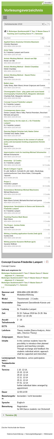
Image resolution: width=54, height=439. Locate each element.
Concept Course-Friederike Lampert (18, 102)
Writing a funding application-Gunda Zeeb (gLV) (23, 233)
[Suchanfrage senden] (43, 38)
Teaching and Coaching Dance (19, 34)
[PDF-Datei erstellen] (47, 262)
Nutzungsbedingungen (34, 434)
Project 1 (7, 182)
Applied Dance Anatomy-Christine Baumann (21, 42)
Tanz (33, 31)
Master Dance (43, 31)
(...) (3, 287)
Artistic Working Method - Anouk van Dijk (20, 58)
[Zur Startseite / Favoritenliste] (5, 31)
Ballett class (9, 83)
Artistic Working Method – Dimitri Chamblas (21, 67)
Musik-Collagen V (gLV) (13, 169)
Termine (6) (11, 415)
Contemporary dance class (15, 110)
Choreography (10, 285)
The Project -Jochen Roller (14, 225)
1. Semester (38, 34)
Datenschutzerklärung (15, 434)
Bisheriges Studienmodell (19, 31)
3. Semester (19, 280)
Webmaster (48, 434)
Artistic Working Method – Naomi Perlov (20, 75)
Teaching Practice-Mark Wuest (16, 217)
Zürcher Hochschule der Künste (13, 427)
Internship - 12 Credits (13, 160)
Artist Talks (8, 50)
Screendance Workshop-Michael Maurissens (21, 190)
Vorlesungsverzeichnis (23, 10)
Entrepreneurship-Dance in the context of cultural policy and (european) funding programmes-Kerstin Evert (24, 142)
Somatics (8, 198)
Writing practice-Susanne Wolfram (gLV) (20, 242)
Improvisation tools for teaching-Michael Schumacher (25, 152)
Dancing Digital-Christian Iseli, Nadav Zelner (21, 131)
